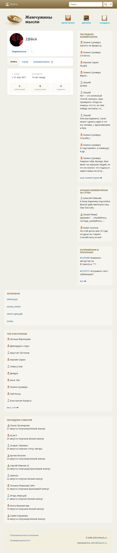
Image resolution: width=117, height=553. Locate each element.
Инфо (13, 61)
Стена (25, 61)
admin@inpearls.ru (99, 543)
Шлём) (83, 85)
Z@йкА (31, 39)
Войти (14, 4)
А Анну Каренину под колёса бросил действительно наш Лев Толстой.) (95, 204)
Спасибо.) (85, 138)
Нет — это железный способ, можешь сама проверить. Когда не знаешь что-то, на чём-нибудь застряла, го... (92, 102)
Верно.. (84, 75)
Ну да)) (83, 65)
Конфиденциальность (20, 540)
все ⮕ (83, 281)
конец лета (13, 306)
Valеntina (87, 264)
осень (10, 321)
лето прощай (15, 313)
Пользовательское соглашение (24, 535)
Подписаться (19, 51)
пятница (12, 299)
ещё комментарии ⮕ (91, 177)
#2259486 (85, 257)
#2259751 (85, 271)
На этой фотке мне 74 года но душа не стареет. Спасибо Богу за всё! (94, 234)
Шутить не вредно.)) (90, 45)
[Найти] (106, 4)
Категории (68, 16)
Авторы (86, 16)
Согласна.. (85, 55)
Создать (105, 16)
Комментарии (43, 61)
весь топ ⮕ (13, 407)
